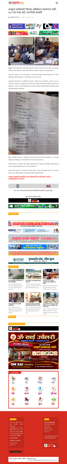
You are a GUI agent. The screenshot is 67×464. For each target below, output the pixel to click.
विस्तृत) (19, 435)
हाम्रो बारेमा (15, 458)
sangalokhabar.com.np (31, 458)
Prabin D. (56, 460)
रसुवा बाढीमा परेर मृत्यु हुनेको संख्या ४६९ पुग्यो (33, 281)
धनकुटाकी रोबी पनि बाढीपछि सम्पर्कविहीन (14, 304)
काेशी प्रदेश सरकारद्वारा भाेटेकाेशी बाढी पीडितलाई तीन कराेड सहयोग (33, 304)
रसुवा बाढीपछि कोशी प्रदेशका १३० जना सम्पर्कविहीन (15, 281)
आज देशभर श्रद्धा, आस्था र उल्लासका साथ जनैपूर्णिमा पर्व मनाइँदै (49, 282)
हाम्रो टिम (10, 458)
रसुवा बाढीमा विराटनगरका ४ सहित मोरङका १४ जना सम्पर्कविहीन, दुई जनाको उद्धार (50, 305)
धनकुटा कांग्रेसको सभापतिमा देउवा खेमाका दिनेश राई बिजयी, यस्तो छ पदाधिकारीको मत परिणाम (29, 178)
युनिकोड (23, 458)
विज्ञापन (19, 458)
